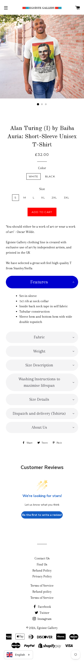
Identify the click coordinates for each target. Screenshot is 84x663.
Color (42, 168)
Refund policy (42, 592)
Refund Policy (42, 570)
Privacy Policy (42, 576)
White (33, 176)
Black (50, 176)
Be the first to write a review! (42, 515)
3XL (66, 197)
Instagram (44, 619)
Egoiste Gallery (47, 628)
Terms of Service (42, 585)
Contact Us (42, 558)
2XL (54, 197)
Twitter (44, 613)
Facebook (44, 607)
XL (43, 197)
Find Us (42, 564)
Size (42, 189)
